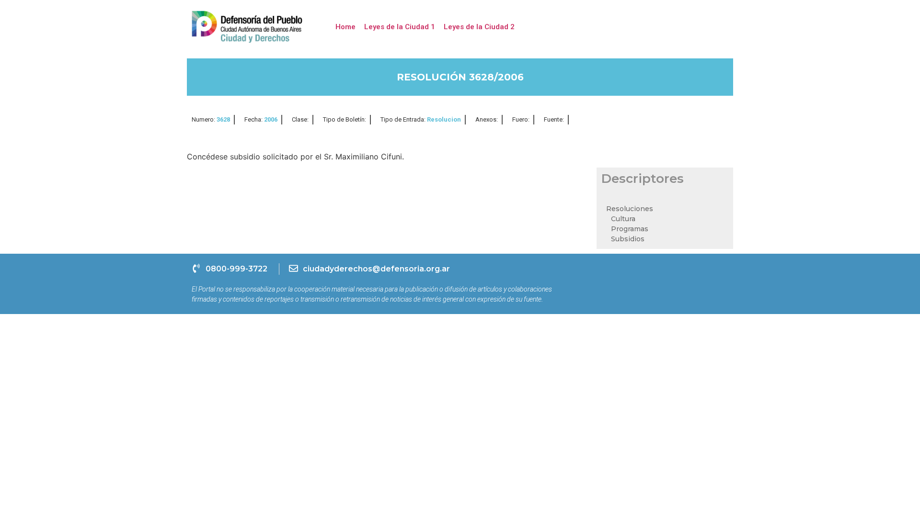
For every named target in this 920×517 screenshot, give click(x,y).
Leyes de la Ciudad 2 (479, 26)
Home (345, 26)
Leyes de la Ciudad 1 (399, 26)
